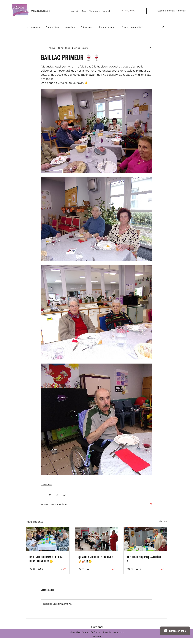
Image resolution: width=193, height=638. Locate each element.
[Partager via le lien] (64, 495)
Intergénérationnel (106, 27)
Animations (86, 27)
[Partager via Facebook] (42, 495)
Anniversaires (52, 27)
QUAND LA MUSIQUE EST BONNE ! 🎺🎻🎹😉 (95, 559)
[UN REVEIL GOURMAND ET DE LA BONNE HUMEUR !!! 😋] (47, 539)
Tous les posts (33, 27)
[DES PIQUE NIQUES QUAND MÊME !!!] (145, 539)
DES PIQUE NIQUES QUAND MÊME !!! (144, 559)
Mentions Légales (40, 11)
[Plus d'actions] (150, 48)
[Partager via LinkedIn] (56, 495)
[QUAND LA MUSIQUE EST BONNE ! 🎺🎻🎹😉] (96, 539)
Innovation (70, 27)
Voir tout (163, 521)
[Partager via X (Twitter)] (49, 495)
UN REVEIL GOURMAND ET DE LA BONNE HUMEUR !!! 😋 (46, 559)
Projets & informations (132, 27)
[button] (163, 27)
